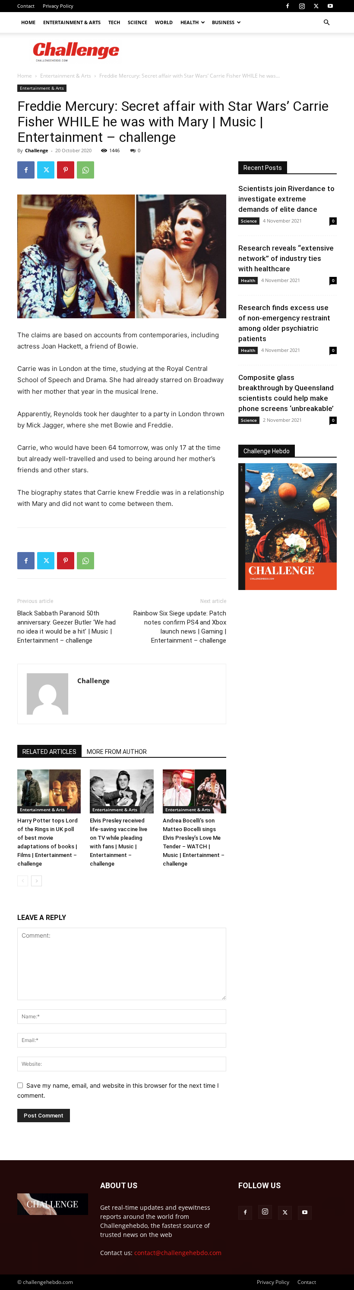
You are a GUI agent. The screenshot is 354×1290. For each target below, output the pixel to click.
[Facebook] (287, 6)
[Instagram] (301, 6)
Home (28, 22)
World (164, 22)
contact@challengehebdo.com (177, 1253)
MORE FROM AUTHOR (117, 751)
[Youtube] (330, 6)
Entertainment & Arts (72, 22)
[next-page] (36, 881)
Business (223, 22)
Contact (26, 6)
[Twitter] (316, 6)
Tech (114, 22)
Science (137, 22)
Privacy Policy (58, 6)
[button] (326, 23)
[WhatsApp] (85, 170)
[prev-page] (22, 881)
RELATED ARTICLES (49, 751)
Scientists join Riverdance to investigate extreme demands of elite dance (286, 198)
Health (189, 22)
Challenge (36, 150)
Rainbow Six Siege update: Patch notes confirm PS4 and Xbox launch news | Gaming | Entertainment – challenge (179, 626)
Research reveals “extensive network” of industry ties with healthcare (286, 258)
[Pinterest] (65, 170)
